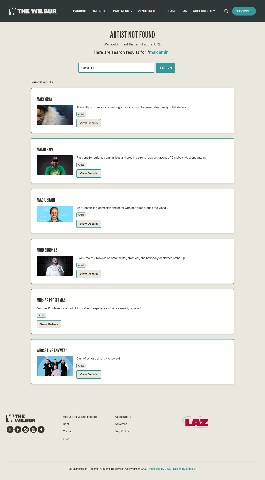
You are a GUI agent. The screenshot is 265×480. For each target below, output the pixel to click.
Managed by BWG (160, 468)
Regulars (168, 11)
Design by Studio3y (184, 468)
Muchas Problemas (51, 300)
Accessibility (204, 11)
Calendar (100, 11)
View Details (89, 123)
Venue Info (146, 11)
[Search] (226, 11)
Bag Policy (122, 431)
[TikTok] (41, 429)
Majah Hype (45, 149)
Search (166, 67)
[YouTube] (33, 429)
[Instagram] (25, 429)
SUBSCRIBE (244, 11)
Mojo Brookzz (47, 250)
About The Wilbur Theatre (80, 416)
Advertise (121, 424)
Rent (66, 424)
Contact (68, 431)
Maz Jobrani (46, 200)
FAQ (184, 11)
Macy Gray (44, 99)
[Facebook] (17, 429)
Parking (79, 11)
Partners (121, 11)
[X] (10, 429)
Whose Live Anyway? (52, 350)
